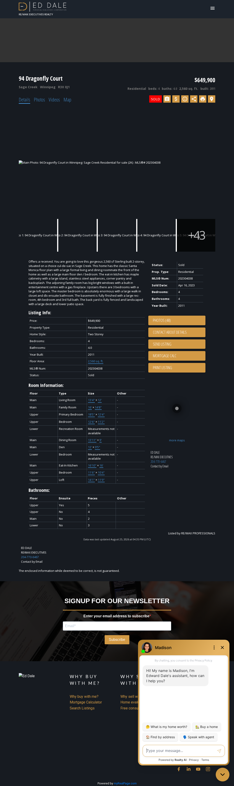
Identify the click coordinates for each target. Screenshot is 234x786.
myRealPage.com (125, 783)
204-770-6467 (158, 461)
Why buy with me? (84, 696)
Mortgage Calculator (86, 702)
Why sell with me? (134, 696)
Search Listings (82, 708)
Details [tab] (24, 99)
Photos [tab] (39, 99)
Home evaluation (133, 702)
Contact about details (170, 332)
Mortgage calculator (179, 356)
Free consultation (134, 708)
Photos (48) (162, 320)
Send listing (162, 344)
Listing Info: (40, 312)
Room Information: (46, 385)
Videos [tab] (54, 99)
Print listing (162, 367)
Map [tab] (67, 99)
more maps (177, 440)
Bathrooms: (39, 490)
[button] (179, 769)
